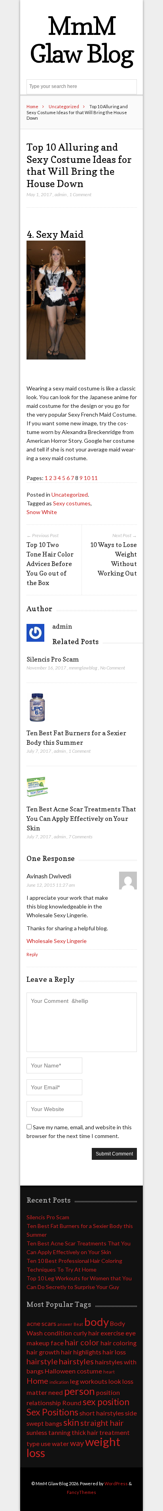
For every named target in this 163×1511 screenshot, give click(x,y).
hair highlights (81, 1352)
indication (59, 1382)
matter (37, 1392)
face (57, 1343)
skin (71, 1422)
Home (32, 106)
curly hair (86, 1333)
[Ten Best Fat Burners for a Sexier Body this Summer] (37, 723)
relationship (44, 1402)
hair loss (114, 1352)
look (114, 1381)
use (46, 1443)
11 (94, 477)
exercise (112, 1333)
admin (60, 194)
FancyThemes (81, 1492)
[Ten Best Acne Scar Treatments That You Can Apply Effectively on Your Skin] (37, 799)
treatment (114, 1432)
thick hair (85, 1432)
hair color (82, 1342)
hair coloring (118, 1343)
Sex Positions (52, 1411)
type (33, 1443)
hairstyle (42, 1361)
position (108, 1392)
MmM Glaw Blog (81, 39)
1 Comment (80, 194)
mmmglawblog (83, 668)
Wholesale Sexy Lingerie (57, 940)
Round (72, 1402)
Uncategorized (64, 106)
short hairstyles (102, 1413)
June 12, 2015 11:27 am (51, 885)
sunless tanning (48, 1432)
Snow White (42, 512)
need (55, 1392)
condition (58, 1333)
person (79, 1391)
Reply (32, 954)
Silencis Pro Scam (53, 659)
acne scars (41, 1323)
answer (64, 1324)
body (96, 1321)
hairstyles (76, 1361)
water (60, 1443)
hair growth (43, 1352)
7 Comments (80, 837)
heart (109, 1371)
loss (127, 1381)
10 (87, 477)
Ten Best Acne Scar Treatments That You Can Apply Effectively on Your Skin (81, 818)
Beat (78, 1324)
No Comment (112, 668)
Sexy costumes (72, 503)
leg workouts (88, 1381)
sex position (106, 1401)
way (77, 1443)
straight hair (102, 1422)
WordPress (116, 1483)
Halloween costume (73, 1371)
